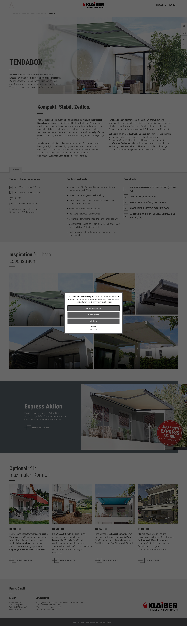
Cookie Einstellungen (93, 308)
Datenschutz (93, 329)
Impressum (93, 326)
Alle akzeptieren (93, 315)
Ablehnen (93, 321)
